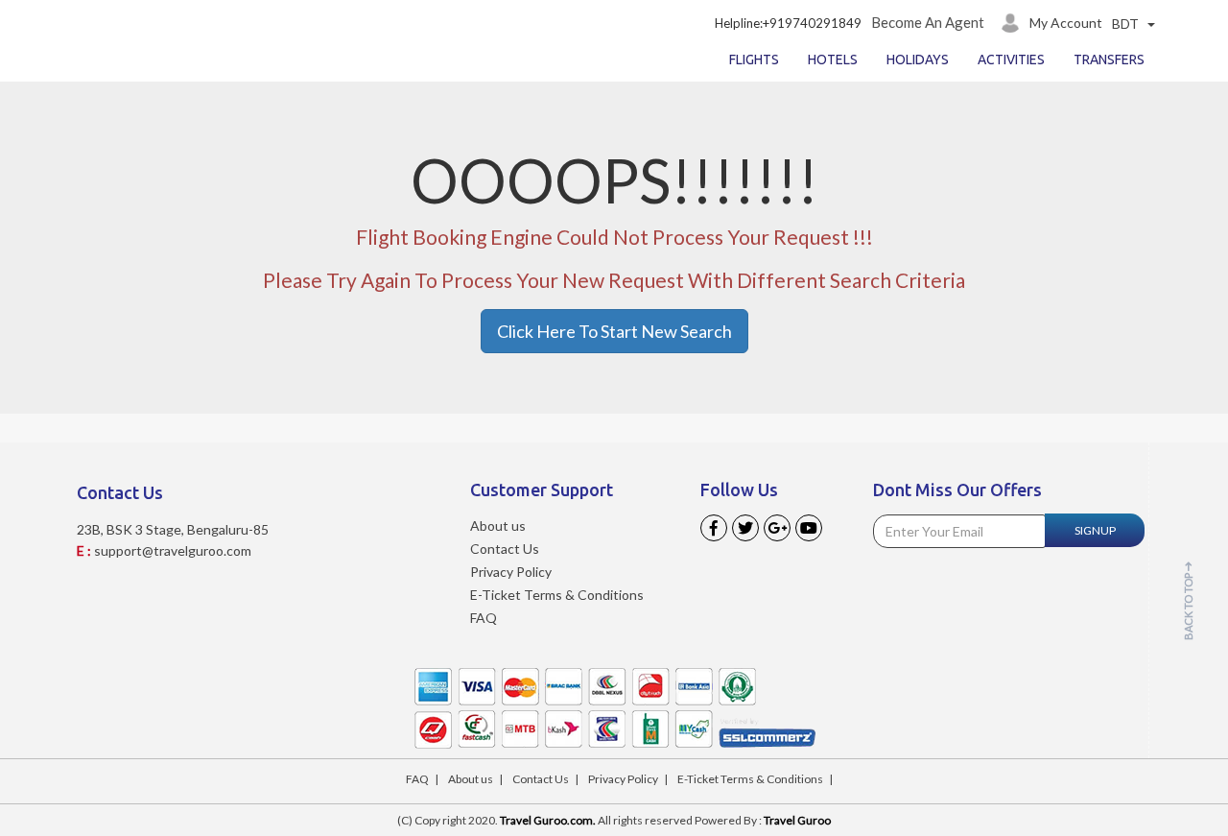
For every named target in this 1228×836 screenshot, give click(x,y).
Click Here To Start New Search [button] (614, 331)
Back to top (1188, 605)
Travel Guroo (797, 820)
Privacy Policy (511, 571)
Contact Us (504, 548)
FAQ (483, 617)
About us (498, 525)
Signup (1095, 530)
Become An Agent (927, 22)
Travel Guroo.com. (548, 820)
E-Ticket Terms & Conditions (557, 594)
